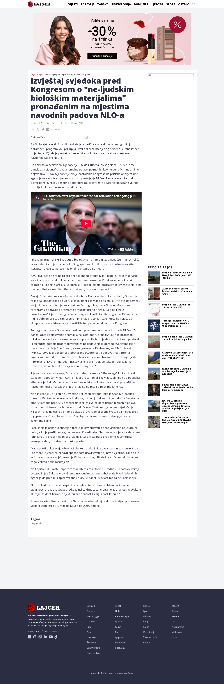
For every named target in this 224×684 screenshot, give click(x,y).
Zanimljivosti (93, 647)
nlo (40, 523)
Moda (146, 626)
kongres (34, 523)
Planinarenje (177, 626)
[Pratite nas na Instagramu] (40, 637)
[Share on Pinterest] (42, 129)
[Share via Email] (47, 129)
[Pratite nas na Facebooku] (29, 637)
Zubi (89, 626)
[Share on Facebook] (33, 129)
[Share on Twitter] (38, 129)
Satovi (146, 642)
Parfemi (91, 621)
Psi (116, 632)
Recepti (175, 616)
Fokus (118, 626)
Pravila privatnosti (50, 631)
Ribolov (147, 616)
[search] (194, 4)
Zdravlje (91, 605)
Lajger (110, 673)
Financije (91, 637)
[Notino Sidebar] (171, 119)
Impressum (33, 631)
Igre (145, 610)
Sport (90, 632)
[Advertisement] (171, 215)
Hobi (117, 610)
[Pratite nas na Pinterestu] (35, 637)
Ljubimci (119, 621)
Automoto (120, 642)
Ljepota (119, 637)
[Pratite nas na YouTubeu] (51, 637)
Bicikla (174, 610)
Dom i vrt (92, 610)
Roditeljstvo (93, 652)
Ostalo (174, 637)
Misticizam (176, 632)
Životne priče (150, 637)
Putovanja (120, 647)
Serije (146, 621)
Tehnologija (93, 616)
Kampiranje (149, 632)
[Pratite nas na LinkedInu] (45, 637)
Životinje (91, 642)
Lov (173, 621)
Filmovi (146, 605)
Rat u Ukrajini (122, 616)
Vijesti (118, 605)
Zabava (175, 605)
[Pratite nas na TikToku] (56, 637)
